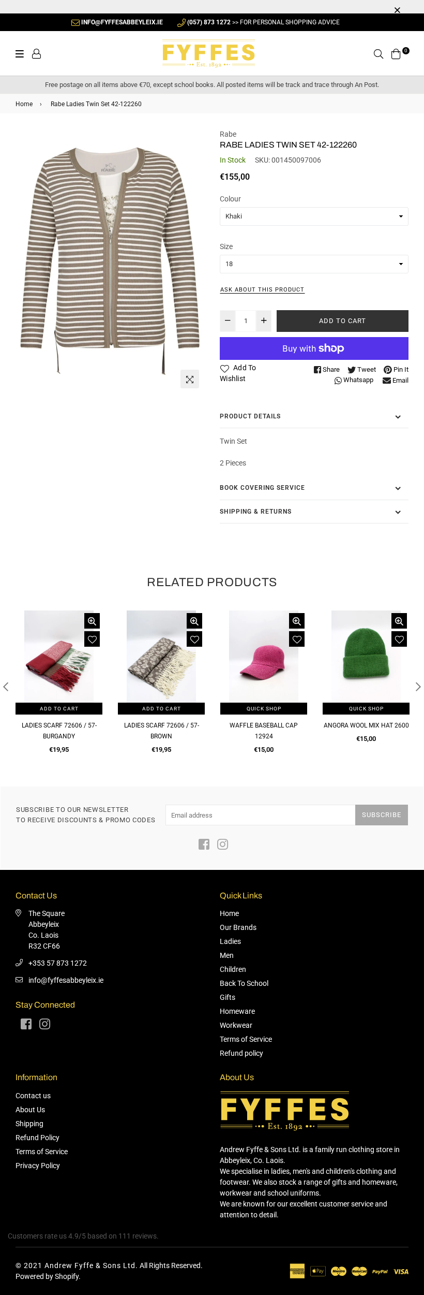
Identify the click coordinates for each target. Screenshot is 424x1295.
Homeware (237, 1011)
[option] (110, 261)
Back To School (244, 983)
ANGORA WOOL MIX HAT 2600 (366, 725)
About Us (30, 1109)
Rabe (228, 134)
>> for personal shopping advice (263, 22)
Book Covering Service (262, 487)
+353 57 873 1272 (57, 963)
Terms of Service (246, 1039)
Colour (230, 199)
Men (227, 955)
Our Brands (238, 927)
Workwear (236, 1025)
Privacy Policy (38, 1165)
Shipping (29, 1123)
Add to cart (59, 708)
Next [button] (418, 686)
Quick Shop (264, 708)
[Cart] (396, 53)
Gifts (227, 997)
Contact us (33, 1096)
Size (226, 246)
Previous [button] (5, 686)
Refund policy (241, 1053)
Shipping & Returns (256, 511)
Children (233, 969)
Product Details (250, 416)
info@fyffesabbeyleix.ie (65, 980)
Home (24, 104)
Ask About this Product (262, 289)
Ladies (230, 941)
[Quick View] (92, 621)
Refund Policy (37, 1137)
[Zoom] (189, 379)
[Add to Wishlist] (92, 639)
